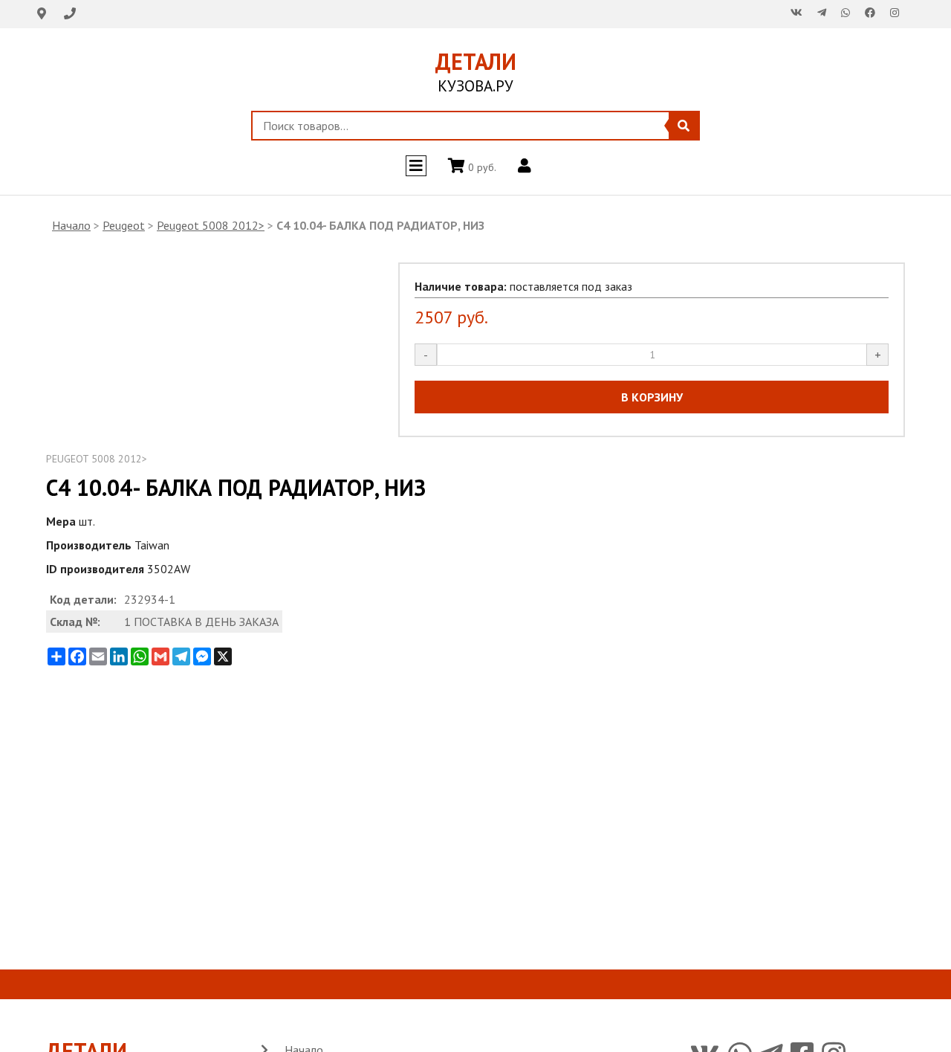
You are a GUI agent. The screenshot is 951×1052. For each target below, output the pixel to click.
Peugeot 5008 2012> (210, 225)
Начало (71, 225)
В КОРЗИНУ (652, 397)
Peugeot (124, 225)
